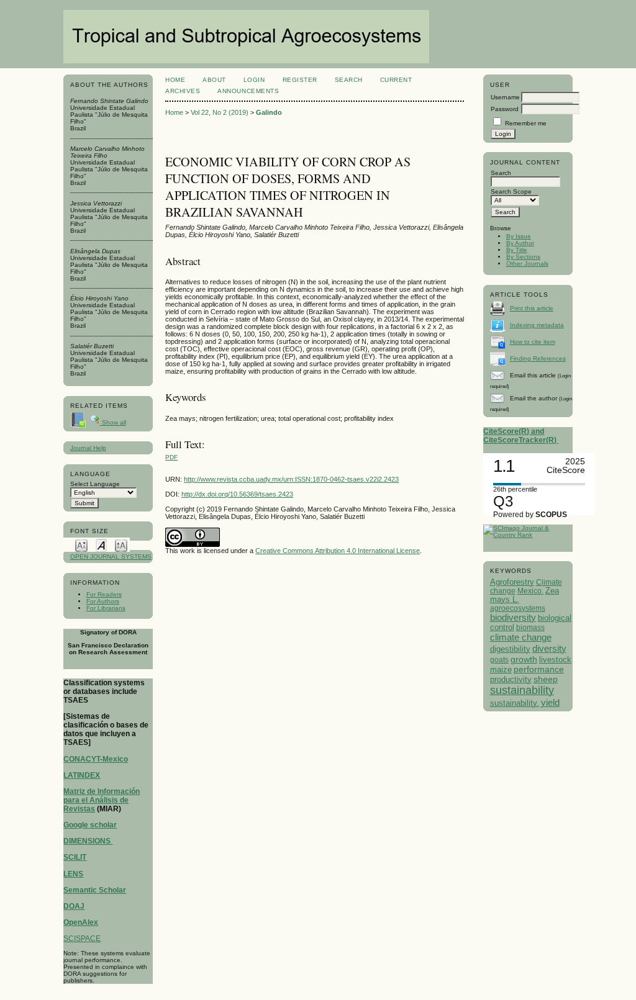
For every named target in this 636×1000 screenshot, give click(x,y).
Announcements (248, 91)
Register (300, 79)
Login (254, 79)
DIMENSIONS (87, 841)
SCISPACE (82, 938)
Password (505, 109)
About (214, 79)
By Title (516, 249)
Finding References (538, 358)
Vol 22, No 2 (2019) (219, 112)
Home (175, 79)
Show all (113, 422)
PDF (171, 457)
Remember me (526, 123)
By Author (520, 243)
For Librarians (105, 608)
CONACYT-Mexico (95, 759)
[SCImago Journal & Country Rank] (527, 534)
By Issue (518, 236)
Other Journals (527, 263)
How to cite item (532, 341)
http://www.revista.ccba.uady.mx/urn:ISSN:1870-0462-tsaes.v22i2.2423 (291, 479)
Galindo (269, 112)
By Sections (523, 256)
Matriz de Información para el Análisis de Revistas (101, 800)
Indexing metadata (537, 325)
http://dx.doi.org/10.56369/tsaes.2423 (237, 494)
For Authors (102, 601)
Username (505, 97)
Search (349, 79)
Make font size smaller (81, 545)
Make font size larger (121, 545)
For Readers (104, 594)
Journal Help (88, 447)
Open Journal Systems (111, 556)
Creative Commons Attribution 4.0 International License (337, 550)
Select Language (95, 483)
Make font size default (101, 545)
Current (396, 79)
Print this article (531, 308)
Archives (182, 91)
